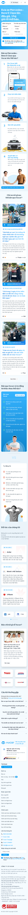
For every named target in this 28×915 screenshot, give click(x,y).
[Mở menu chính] (25, 2)
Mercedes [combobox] (5, 28)
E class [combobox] (17, 28)
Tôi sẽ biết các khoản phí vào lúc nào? (12, 723)
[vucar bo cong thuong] (9, 906)
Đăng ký (5, 854)
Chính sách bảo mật (10, 42)
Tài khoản (15, 2)
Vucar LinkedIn (7, 842)
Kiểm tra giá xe (14, 38)
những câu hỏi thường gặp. (15, 698)
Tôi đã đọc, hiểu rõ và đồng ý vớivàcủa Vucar (14, 42)
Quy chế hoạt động (6, 827)
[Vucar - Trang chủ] (3, 2)
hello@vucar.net (8, 845)
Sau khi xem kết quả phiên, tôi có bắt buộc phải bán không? (13, 713)
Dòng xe (17, 26)
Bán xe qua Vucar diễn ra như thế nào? (12, 701)
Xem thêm (13, 379)
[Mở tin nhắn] (21, 2)
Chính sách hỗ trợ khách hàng (8, 816)
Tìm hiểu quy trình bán (20, 23)
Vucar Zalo (6, 837)
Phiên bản (17, 31)
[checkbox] (3, 41)
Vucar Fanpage (7, 839)
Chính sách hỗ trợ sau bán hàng (9, 818)
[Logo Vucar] (8, 743)
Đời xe (4, 31)
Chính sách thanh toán (7, 824)
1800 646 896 (7, 834)
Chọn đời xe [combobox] (6, 34)
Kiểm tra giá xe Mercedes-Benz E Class (12, 187)
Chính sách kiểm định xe (7, 821)
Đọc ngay (7, 663)
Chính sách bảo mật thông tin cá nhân (10, 813)
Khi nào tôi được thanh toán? (9, 733)
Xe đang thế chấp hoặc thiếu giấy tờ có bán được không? (13, 728)
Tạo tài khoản (7, 767)
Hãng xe (5, 26)
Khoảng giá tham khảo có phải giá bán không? (13, 706)
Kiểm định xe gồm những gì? (9, 718)
